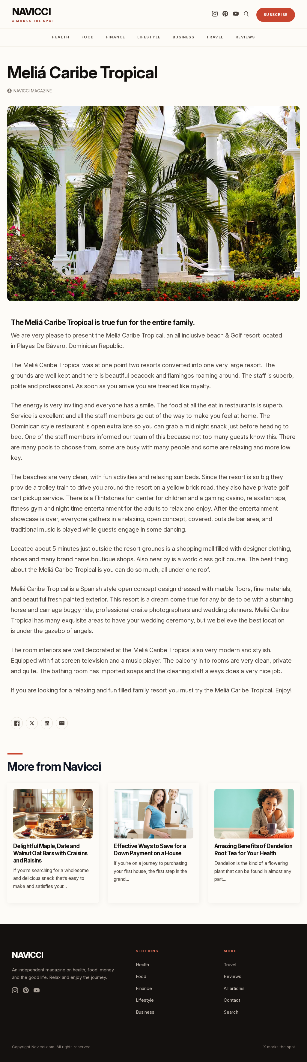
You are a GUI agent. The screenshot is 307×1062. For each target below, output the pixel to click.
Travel (214, 37)
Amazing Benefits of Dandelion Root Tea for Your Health (253, 850)
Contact (232, 1000)
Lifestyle (149, 37)
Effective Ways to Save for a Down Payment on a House (150, 850)
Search (231, 1012)
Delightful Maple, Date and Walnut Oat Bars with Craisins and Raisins (50, 853)
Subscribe (276, 14)
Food (88, 37)
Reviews (245, 37)
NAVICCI (27, 955)
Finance (115, 37)
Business (183, 37)
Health (60, 37)
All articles (234, 988)
